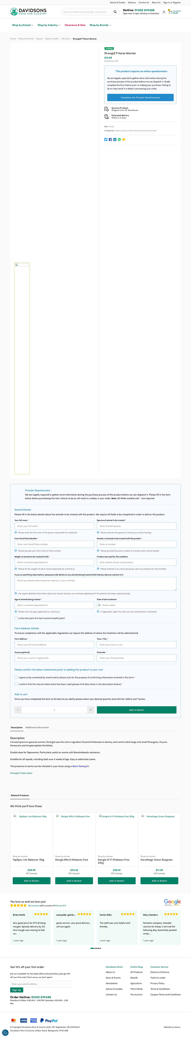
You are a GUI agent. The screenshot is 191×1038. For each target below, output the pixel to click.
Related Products (20, 795)
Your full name (22, 520)
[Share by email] (123, 139)
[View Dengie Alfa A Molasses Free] (74, 832)
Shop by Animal (21, 25)
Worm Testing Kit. (80, 766)
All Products (136, 972)
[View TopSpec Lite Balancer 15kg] (31, 832)
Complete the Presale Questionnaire (140, 97)
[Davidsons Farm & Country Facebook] (165, 1020)
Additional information (37, 727)
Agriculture (136, 983)
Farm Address (21, 638)
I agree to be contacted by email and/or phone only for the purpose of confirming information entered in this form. (76, 677)
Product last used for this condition (112, 556)
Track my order (158, 977)
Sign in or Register (172, 2)
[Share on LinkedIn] (114, 139)
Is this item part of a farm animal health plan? (41, 618)
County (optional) (22, 652)
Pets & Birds (136, 988)
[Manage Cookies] (5, 1032)
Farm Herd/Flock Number (27, 538)
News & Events (113, 977)
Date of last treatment (107, 599)
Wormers (66, 38)
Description (17, 727)
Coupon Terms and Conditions (165, 994)
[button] (179, 806)
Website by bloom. (172, 1027)
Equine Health (52, 38)
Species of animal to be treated (111, 520)
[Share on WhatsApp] (119, 139)
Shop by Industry (48, 25)
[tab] (16, 727)
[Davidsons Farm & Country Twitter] (172, 1020)
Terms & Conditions (160, 988)
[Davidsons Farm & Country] (28, 12)
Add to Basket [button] (31, 880)
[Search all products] (115, 11)
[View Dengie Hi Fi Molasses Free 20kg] (117, 832)
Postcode (102, 652)
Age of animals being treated (28, 599)
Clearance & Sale (75, 25)
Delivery (132, 2)
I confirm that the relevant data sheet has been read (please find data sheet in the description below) (70, 684)
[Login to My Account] (164, 11)
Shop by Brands (99, 25)
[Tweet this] (105, 139)
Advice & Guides (117, 2)
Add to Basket (136, 709)
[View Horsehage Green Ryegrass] (159, 832)
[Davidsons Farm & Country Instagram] (179, 1020)
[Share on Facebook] (110, 139)
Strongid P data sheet (21, 773)
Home (13, 38)
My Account (136, 994)
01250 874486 (145, 10)
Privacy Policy (157, 983)
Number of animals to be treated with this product (119, 538)
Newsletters (112, 983)
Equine (39, 38)
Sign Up (16, 989)
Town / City (102, 638)
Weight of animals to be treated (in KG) (32, 556)
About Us (156, 2)
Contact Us (144, 2)
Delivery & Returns (159, 972)
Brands (134, 977)
